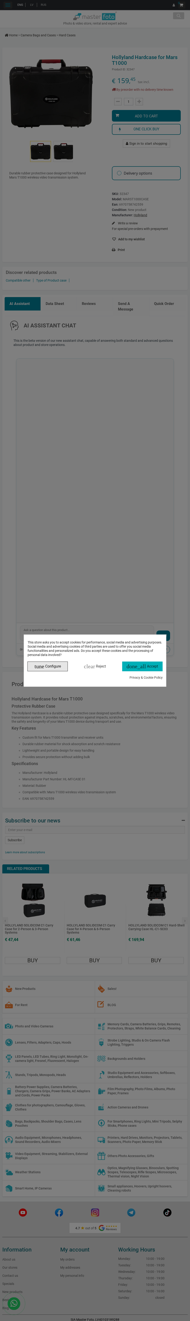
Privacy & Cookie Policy (146, 677)
